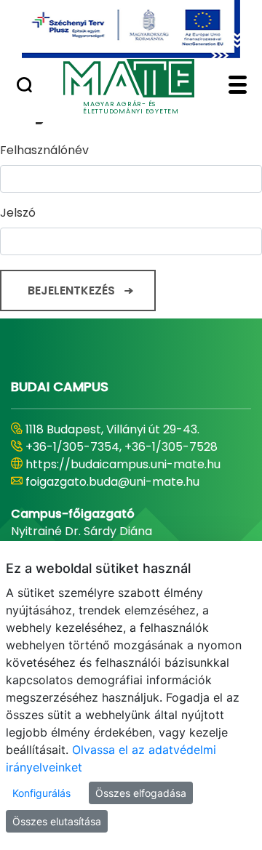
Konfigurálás (41, 793)
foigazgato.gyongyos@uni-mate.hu (125, 499)
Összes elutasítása (56, 821)
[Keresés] (24, 86)
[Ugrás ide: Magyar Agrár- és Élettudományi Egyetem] (131, 29)
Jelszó (18, 212)
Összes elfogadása (140, 793)
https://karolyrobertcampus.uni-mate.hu (120, 473)
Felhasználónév (44, 150)
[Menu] (237, 86)
